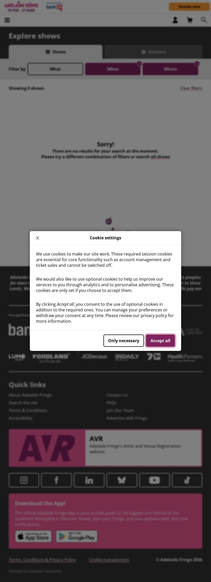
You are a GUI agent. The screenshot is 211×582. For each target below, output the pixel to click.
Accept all (160, 340)
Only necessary (123, 340)
